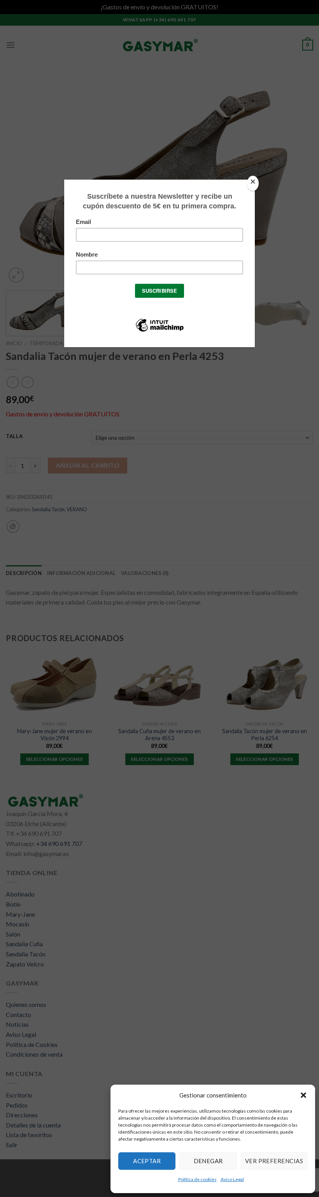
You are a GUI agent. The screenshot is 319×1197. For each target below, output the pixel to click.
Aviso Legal (232, 1179)
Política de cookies (197, 1179)
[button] (303, 1095)
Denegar (208, 1160)
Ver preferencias (274, 1160)
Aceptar (147, 1160)
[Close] (253, 183)
